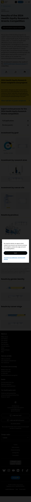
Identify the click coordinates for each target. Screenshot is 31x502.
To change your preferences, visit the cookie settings (14, 258)
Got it (15, 253)
